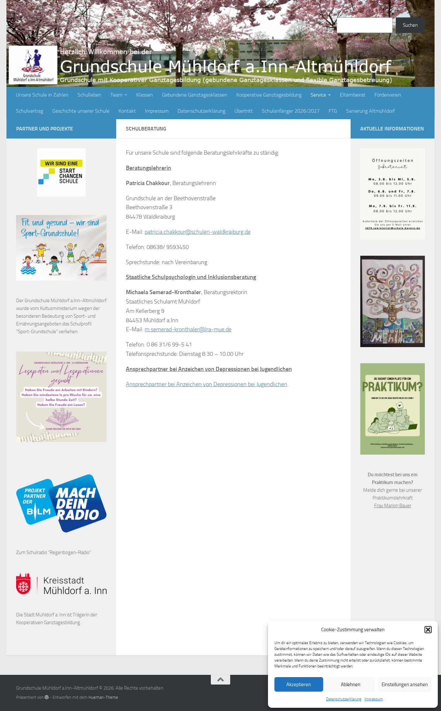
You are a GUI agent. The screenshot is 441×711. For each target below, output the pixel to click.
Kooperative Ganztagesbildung (269, 95)
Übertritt (243, 111)
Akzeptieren (298, 684)
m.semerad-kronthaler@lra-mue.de (188, 329)
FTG (333, 111)
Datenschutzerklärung (343, 699)
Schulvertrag (29, 111)
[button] (428, 629)
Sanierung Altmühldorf (370, 111)
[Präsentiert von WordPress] (47, 697)
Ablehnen (350, 684)
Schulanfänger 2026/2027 (291, 111)
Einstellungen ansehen (405, 684)
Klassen (144, 95)
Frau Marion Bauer (392, 506)
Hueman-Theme (103, 697)
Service (318, 95)
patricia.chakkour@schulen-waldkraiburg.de (198, 231)
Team (116, 95)
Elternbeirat (352, 95)
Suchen (344, 13)
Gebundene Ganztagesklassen (194, 95)
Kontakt (127, 111)
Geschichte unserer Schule (80, 111)
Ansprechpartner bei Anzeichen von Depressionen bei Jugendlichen (206, 384)
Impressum (373, 699)
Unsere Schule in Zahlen (42, 95)
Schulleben (89, 95)
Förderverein (387, 95)
